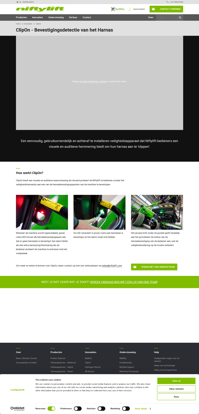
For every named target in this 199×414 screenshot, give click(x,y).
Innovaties (37, 17)
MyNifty (118, 9)
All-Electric (89, 371)
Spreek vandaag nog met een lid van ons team (123, 282)
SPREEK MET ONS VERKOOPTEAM (158, 267)
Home (18, 24)
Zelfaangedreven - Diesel (61, 371)
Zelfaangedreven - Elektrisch (63, 362)
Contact (87, 17)
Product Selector (58, 358)
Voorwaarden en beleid (26, 362)
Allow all (176, 381)
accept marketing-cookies (93, 81)
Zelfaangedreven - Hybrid (61, 367)
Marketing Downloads (129, 371)
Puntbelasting (126, 362)
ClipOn (88, 362)
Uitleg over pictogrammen (165, 370)
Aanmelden (139, 9)
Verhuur (73, 17)
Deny (176, 397)
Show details (141, 408)
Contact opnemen (170, 9)
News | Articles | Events (26, 358)
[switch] (78, 408)
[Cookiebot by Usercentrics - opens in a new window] (17, 409)
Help (156, 352)
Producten (21, 17)
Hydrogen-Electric (93, 367)
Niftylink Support (127, 367)
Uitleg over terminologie (164, 365)
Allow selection (176, 389)
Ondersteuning (56, 17)
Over (150, 17)
